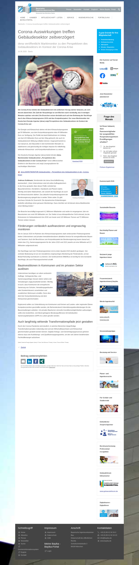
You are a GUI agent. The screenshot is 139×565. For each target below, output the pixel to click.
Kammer (33, 18)
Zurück (23, 347)
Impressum (51, 532)
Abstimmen (109, 161)
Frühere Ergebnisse (107, 167)
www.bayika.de (105, 541)
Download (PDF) (77, 161)
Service (70, 18)
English (23, 552)
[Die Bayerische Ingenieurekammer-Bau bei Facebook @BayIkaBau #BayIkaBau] (102, 75)
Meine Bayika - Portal (108, 9)
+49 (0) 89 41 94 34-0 (108, 532)
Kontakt (86, 9)
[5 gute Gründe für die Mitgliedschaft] (109, 41)
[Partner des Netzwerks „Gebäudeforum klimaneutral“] (109, 483)
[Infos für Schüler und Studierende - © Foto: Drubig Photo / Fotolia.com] (109, 408)
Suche (23, 544)
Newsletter (77, 9)
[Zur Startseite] (37, 9)
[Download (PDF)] (82, 143)
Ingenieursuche (86, 18)
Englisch (94, 9)
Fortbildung (104, 18)
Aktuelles (24, 535)
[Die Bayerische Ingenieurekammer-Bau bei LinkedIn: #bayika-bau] (104, 68)
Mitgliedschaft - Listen (51, 18)
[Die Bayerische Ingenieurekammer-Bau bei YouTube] (104, 83)
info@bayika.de (106, 538)
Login (49, 551)
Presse (68, 9)
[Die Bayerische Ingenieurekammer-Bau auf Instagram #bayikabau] (114, 68)
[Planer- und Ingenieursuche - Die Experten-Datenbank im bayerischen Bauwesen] (109, 384)
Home (22, 18)
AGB (49, 538)
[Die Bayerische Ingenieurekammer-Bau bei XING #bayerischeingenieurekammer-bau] (114, 74)
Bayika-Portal (26, 20)
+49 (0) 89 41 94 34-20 (108, 535)
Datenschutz (52, 367)
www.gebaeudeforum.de (109, 491)
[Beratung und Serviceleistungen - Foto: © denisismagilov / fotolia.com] (109, 360)
